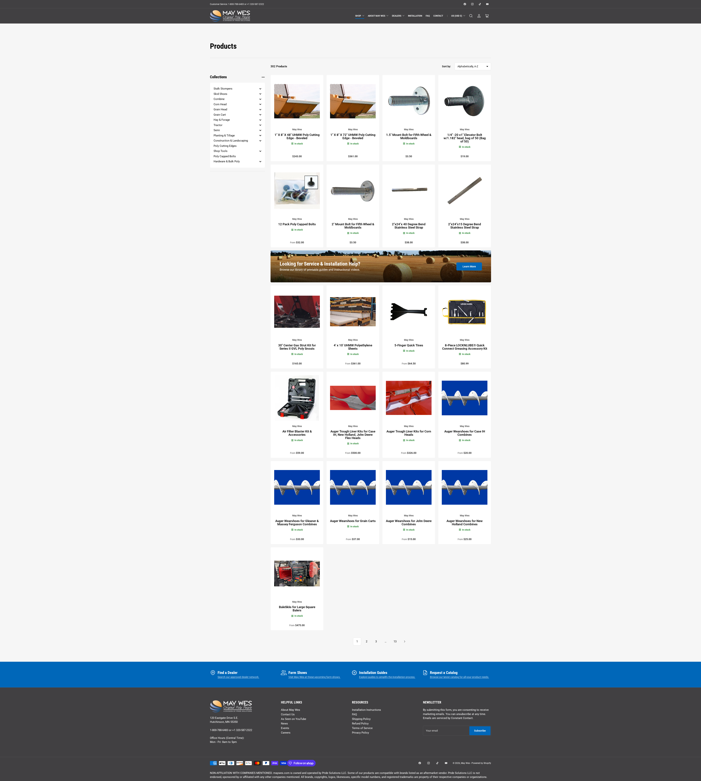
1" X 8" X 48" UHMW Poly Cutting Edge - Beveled (297, 136)
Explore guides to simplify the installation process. (387, 677)
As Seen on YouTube (293, 719)
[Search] (471, 16)
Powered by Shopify (481, 763)
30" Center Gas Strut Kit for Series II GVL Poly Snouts (297, 346)
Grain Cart (220, 114)
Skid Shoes (220, 94)
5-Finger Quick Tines (408, 345)
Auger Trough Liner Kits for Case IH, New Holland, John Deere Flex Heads (352, 435)
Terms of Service (362, 728)
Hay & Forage (222, 119)
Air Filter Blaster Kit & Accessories (297, 433)
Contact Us (288, 714)
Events (285, 728)
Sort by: (446, 66)
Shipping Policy (361, 719)
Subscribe (480, 730)
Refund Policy (360, 723)
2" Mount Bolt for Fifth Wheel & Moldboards (353, 225)
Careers (285, 732)
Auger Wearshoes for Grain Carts (353, 521)
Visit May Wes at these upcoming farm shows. (314, 677)
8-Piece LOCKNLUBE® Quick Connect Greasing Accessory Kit (464, 346)
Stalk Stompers (223, 88)
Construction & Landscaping (231, 140)
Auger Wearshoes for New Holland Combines (465, 522)
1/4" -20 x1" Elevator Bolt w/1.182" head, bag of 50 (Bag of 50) (465, 138)
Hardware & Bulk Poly (227, 161)
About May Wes (376, 16)
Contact (438, 16)
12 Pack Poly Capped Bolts (297, 224)
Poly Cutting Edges (225, 146)
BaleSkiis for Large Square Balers (297, 608)
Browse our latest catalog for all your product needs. (459, 677)
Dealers (396, 16)
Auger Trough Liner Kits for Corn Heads (408, 433)
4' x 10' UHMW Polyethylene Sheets (353, 346)
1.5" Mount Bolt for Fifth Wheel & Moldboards (408, 136)
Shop (358, 16)
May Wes (297, 129)
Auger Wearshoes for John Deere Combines (409, 522)
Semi (217, 130)
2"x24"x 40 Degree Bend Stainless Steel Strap (409, 225)
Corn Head (220, 104)
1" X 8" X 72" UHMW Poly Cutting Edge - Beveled (353, 136)
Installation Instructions (366, 710)
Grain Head (220, 109)
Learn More (469, 266)
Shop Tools (220, 151)
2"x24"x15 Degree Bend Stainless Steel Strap (464, 225)
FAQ (428, 16)
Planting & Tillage (224, 135)
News (284, 723)
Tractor (218, 125)
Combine (219, 99)
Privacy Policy (360, 732)
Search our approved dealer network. (238, 677)
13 (395, 641)
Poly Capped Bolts (225, 156)
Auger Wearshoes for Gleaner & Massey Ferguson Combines (297, 522)
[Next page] (404, 641)
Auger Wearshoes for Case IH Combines (464, 433)
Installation (415, 16)
